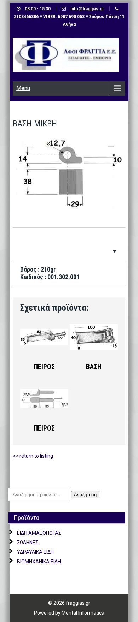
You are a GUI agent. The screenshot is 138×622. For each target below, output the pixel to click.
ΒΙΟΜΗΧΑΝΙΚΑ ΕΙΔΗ (39, 561)
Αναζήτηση (85, 494)
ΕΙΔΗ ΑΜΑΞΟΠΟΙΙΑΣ (39, 533)
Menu (23, 88)
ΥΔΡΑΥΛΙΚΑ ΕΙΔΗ (35, 552)
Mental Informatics (83, 613)
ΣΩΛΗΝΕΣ (27, 542)
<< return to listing (33, 456)
